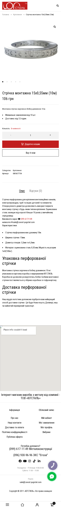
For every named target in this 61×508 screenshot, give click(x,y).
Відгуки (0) (35, 191)
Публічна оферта (15, 436)
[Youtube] (25, 462)
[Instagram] (30, 462)
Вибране (46, 432)
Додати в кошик (32, 144)
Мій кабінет (46, 418)
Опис (22, 191)
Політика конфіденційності (14, 432)
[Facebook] (21, 462)
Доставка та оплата (14, 427)
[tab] (22, 191)
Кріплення (17, 14)
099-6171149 (26, 219)
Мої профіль (46, 427)
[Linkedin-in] (40, 462)
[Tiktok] (35, 462)
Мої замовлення (46, 422)
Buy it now (30, 152)
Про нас (14, 418)
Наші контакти (14, 422)
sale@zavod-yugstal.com (30, 482)
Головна (5, 14)
